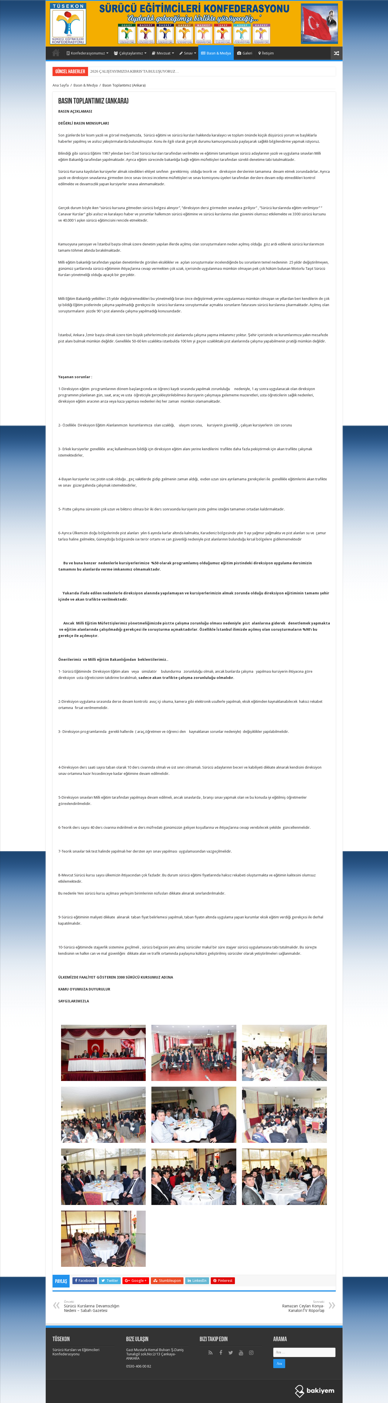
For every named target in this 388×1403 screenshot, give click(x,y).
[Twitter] (230, 1352)
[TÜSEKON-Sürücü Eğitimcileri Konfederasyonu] (194, 24)
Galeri (247, 53)
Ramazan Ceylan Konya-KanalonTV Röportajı (303, 1306)
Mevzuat (163, 53)
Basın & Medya (219, 53)
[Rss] (210, 1352)
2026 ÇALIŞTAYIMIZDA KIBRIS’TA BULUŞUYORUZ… (134, 71)
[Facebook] (220, 1352)
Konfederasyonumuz (88, 53)
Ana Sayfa (56, 52)
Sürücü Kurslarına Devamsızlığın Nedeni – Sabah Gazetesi (91, 1306)
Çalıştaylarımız (131, 53)
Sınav (188, 53)
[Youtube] (241, 1352)
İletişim (268, 53)
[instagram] (251, 1352)
